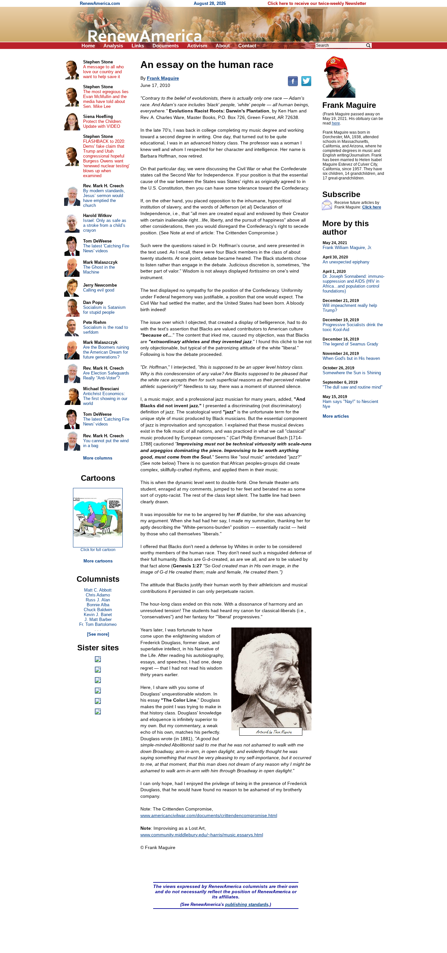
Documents (165, 45)
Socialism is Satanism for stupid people (104, 310)
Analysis (113, 45)
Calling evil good (98, 290)
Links (138, 45)
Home (88, 45)
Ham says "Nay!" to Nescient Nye (350, 401)
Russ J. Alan (98, 599)
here (336, 123)
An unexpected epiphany (346, 259)
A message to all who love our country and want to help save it (103, 71)
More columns (97, 458)
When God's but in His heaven (351, 356)
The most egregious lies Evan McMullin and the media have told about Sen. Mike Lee (106, 99)
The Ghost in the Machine (99, 270)
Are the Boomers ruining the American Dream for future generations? (106, 352)
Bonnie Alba (98, 604)
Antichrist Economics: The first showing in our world (105, 398)
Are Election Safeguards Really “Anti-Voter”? (106, 375)
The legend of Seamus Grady (350, 341)
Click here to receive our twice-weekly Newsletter (317, 3)
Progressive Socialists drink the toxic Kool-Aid (353, 325)
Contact (247, 45)
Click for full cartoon (98, 549)
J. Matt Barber (98, 619)
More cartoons (98, 561)
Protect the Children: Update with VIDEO (102, 124)
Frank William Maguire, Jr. (347, 245)
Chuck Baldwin (98, 609)
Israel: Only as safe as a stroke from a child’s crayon (104, 225)
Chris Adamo (98, 595)
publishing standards (246, 904)
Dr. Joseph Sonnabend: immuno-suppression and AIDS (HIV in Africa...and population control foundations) (353, 281)
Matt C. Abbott (98, 590)
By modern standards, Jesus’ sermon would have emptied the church (104, 198)
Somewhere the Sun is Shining (352, 370)
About (223, 45)
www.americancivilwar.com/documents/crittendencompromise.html (208, 815)
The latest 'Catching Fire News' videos (106, 248)
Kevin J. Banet (98, 614)
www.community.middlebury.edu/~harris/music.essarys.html (201, 834)
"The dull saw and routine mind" (353, 385)
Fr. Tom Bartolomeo (97, 624)
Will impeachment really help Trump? (350, 305)
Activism (197, 45)
